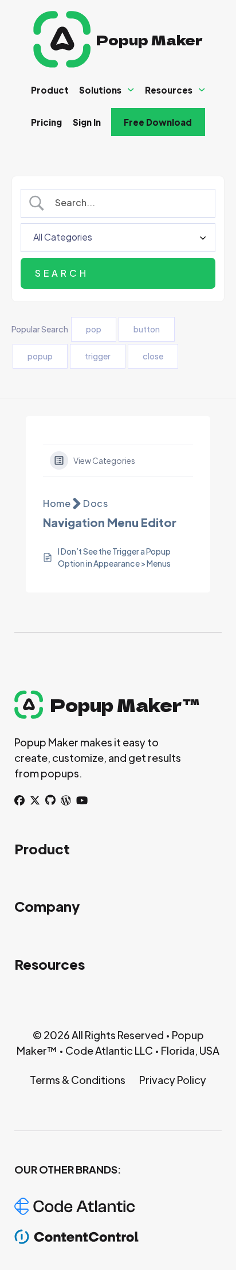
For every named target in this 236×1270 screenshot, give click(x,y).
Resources (168, 89)
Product (50, 89)
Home (56, 503)
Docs (95, 503)
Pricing (46, 122)
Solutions (100, 89)
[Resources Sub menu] (202, 90)
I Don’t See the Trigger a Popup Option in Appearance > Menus (114, 557)
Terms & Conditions (77, 1079)
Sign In (87, 122)
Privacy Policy (172, 1079)
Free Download (158, 122)
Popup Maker (149, 39)
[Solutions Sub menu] (131, 90)
